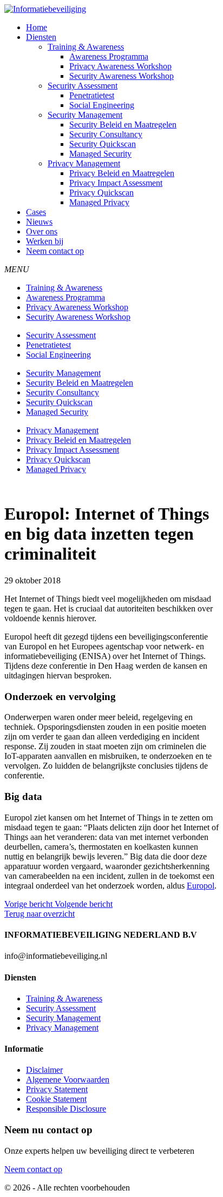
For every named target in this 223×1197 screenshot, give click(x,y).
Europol (200, 885)
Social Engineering (101, 105)
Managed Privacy (99, 202)
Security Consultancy (105, 134)
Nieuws (39, 221)
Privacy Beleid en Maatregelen (121, 173)
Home (36, 27)
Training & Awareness (86, 46)
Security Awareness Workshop (121, 75)
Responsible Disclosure (66, 1108)
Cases (36, 212)
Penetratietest (91, 95)
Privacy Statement (57, 1089)
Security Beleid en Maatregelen (122, 124)
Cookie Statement (56, 1099)
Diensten (41, 37)
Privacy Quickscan (101, 192)
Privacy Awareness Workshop (120, 66)
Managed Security (100, 153)
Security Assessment (82, 85)
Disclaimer (44, 1069)
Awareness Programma (108, 56)
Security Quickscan (102, 144)
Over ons (41, 231)
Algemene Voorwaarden (67, 1079)
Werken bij (44, 241)
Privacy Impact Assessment (115, 182)
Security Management (85, 114)
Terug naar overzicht (39, 913)
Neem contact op (55, 250)
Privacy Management (84, 163)
